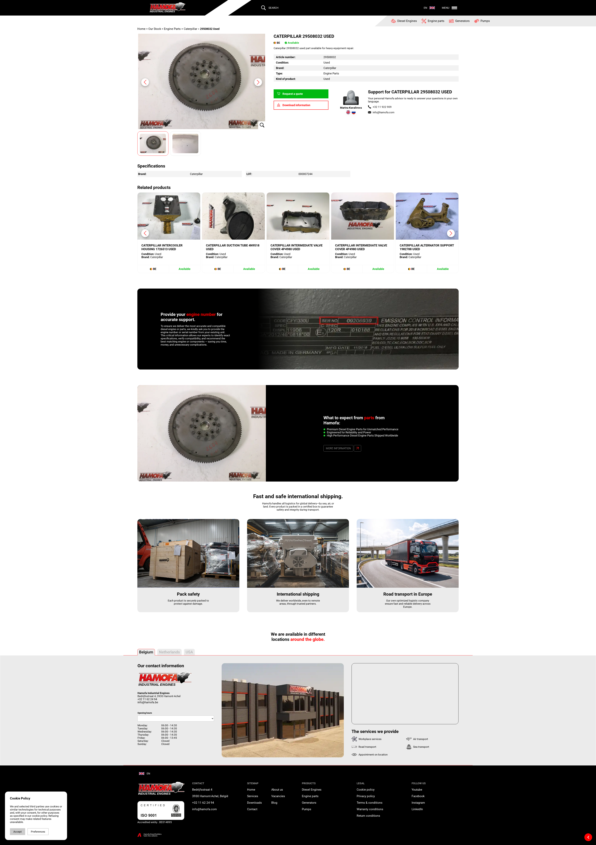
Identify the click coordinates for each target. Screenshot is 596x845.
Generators (309, 802)
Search (273, 7)
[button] (258, 82)
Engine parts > (173, 29)
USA (189, 652)
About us (277, 789)
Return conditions (368, 815)
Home (141, 29)
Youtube (417, 789)
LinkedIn (417, 809)
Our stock (154, 29)
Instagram (418, 802)
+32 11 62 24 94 (147, 699)
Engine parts (310, 796)
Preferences (38, 831)
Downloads (254, 802)
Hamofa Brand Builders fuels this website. (153, 835)
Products (309, 783)
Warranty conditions (370, 809)
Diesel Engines (311, 789)
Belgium (146, 652)
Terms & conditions (369, 802)
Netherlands (169, 652)
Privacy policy (366, 796)
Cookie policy (366, 789)
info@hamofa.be (148, 702)
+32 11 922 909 (382, 106)
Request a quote (292, 93)
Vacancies (278, 796)
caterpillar (190, 29)
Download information (296, 105)
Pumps (306, 809)
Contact (252, 809)
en (425, 7)
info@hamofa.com (383, 112)
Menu (445, 7)
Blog (274, 802)
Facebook (418, 796)
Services (252, 796)
